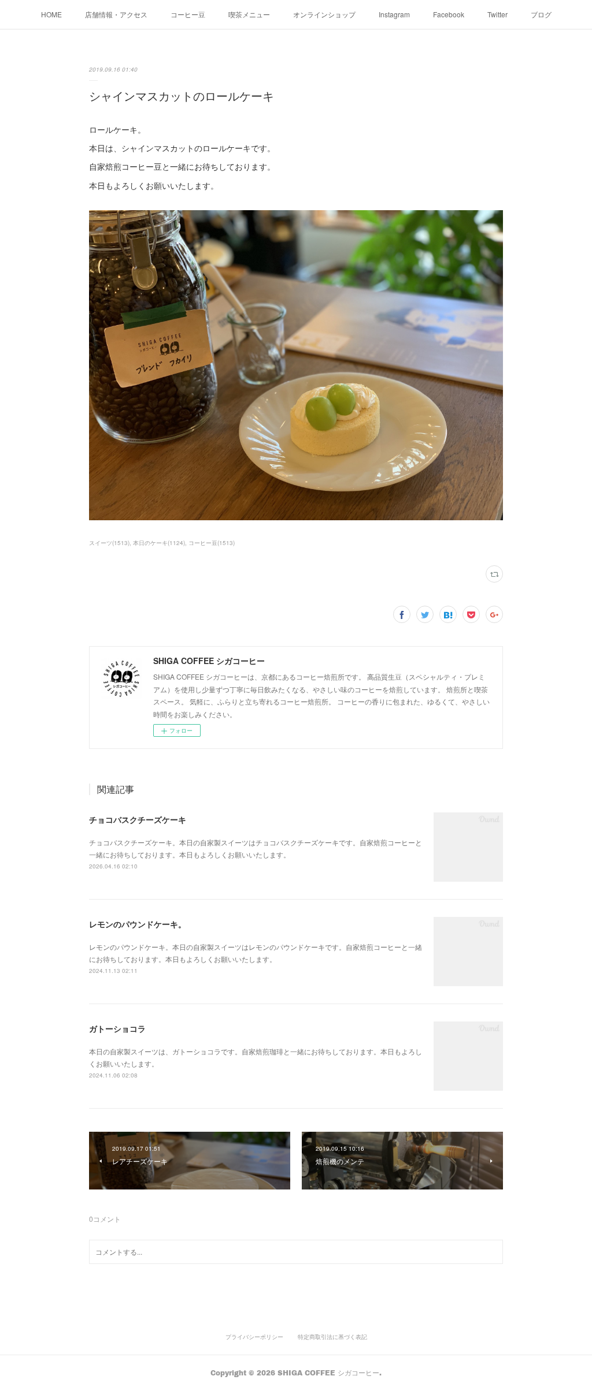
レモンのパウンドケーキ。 (137, 924)
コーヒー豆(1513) (211, 543)
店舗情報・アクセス (116, 14)
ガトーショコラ (117, 1028)
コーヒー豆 (188, 14)
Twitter (497, 14)
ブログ (541, 14)
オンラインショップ (324, 14)
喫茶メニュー (249, 14)
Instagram (394, 14)
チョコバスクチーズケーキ (137, 819)
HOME (51, 14)
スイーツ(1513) (109, 543)
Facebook (448, 14)
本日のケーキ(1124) (159, 543)
